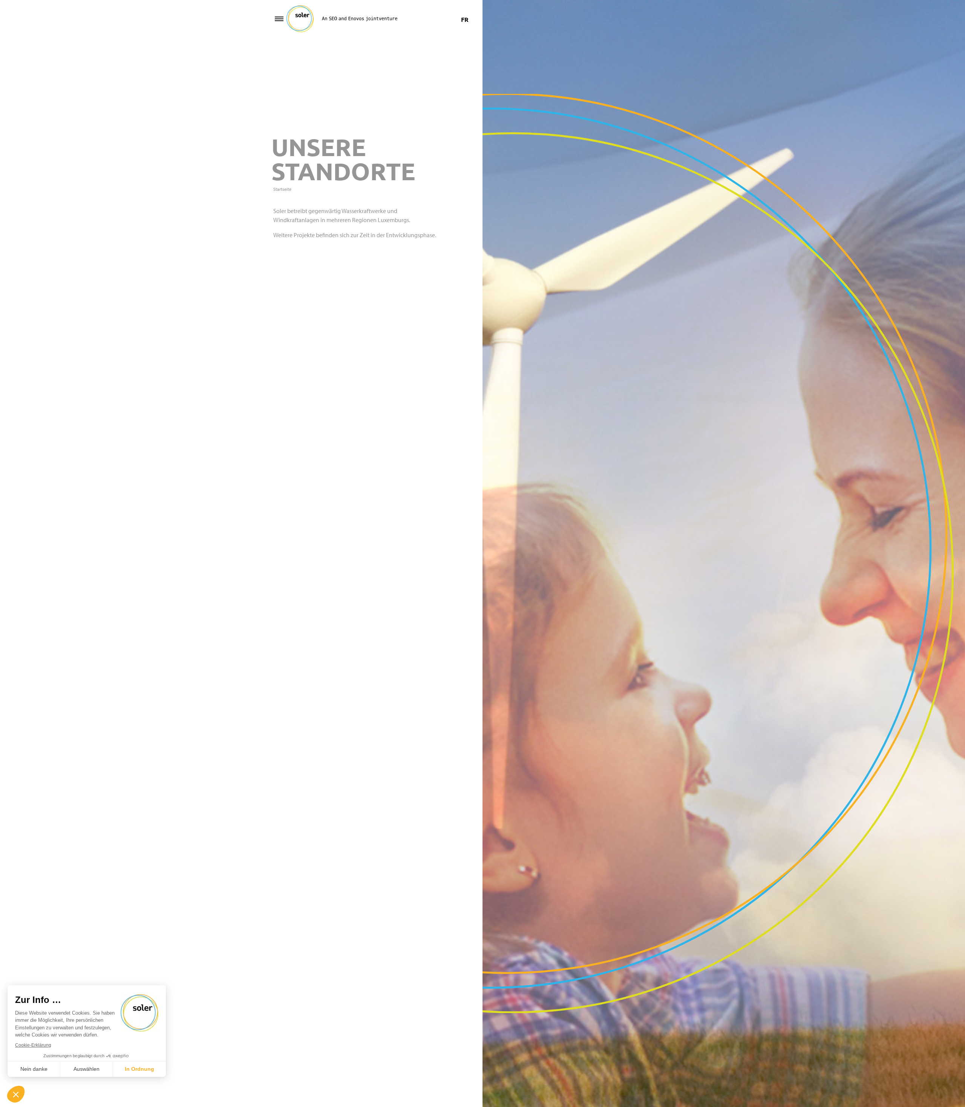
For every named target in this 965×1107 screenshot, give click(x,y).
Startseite (282, 189)
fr (465, 19)
